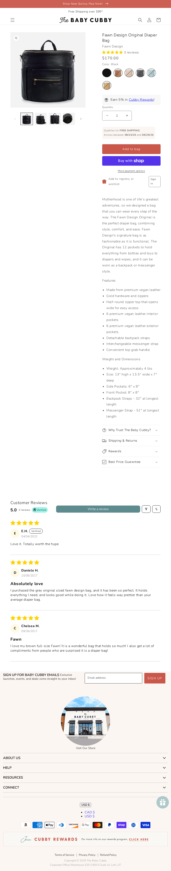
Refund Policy (108, 855)
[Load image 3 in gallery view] (55, 119)
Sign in (153, 181)
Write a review (98, 509)
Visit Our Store (85, 748)
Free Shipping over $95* (85, 12)
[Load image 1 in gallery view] (27, 119)
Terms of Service (64, 855)
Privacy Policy (87, 855)
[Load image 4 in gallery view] (69, 119)
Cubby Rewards (141, 99)
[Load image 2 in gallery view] (41, 119)
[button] (12, 20)
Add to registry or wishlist (121, 181)
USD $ (85, 804)
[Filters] (146, 509)
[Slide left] (15, 118)
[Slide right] (81, 118)
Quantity (107, 107)
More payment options (131, 171)
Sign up (154, 678)
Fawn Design (112, 46)
